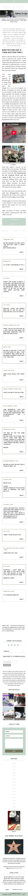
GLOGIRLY (6, 504)
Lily (4, 278)
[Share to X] (13, 224)
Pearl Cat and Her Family (6, 86)
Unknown (6, 239)
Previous (5, 230)
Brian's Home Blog (9, 325)
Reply (21, 252)
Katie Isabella (8, 406)
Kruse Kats (7, 429)
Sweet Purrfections (10, 389)
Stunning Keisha (15, 893)
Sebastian (6, 370)
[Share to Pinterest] (16, 224)
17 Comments (14, 219)
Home (15, 230)
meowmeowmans (9, 461)
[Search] (23, 651)
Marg (5, 347)
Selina (5, 479)
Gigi (4, 531)
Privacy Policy (17, 889)
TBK (24, 894)
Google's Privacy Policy (16, 868)
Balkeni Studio (7, 894)
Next (24, 230)
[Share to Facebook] (11, 224)
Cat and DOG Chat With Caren (13, 548)
